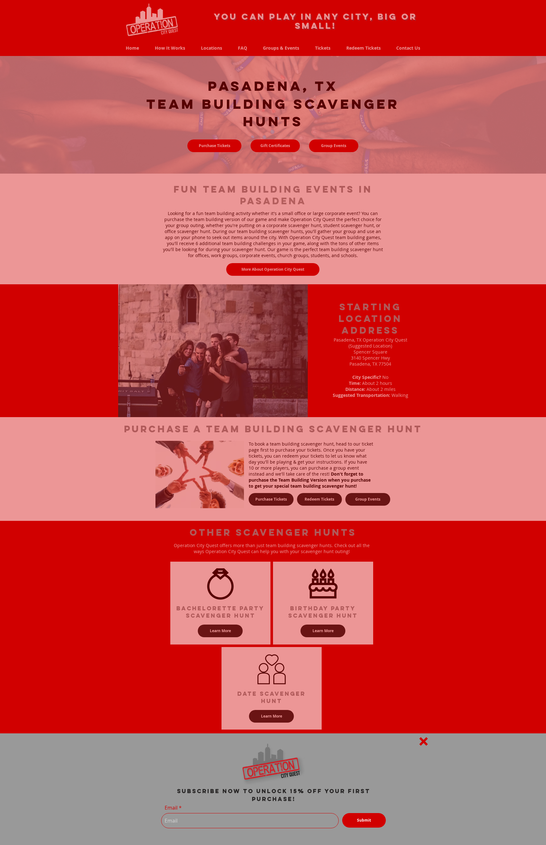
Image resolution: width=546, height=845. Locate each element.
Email (171, 807)
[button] (423, 741)
